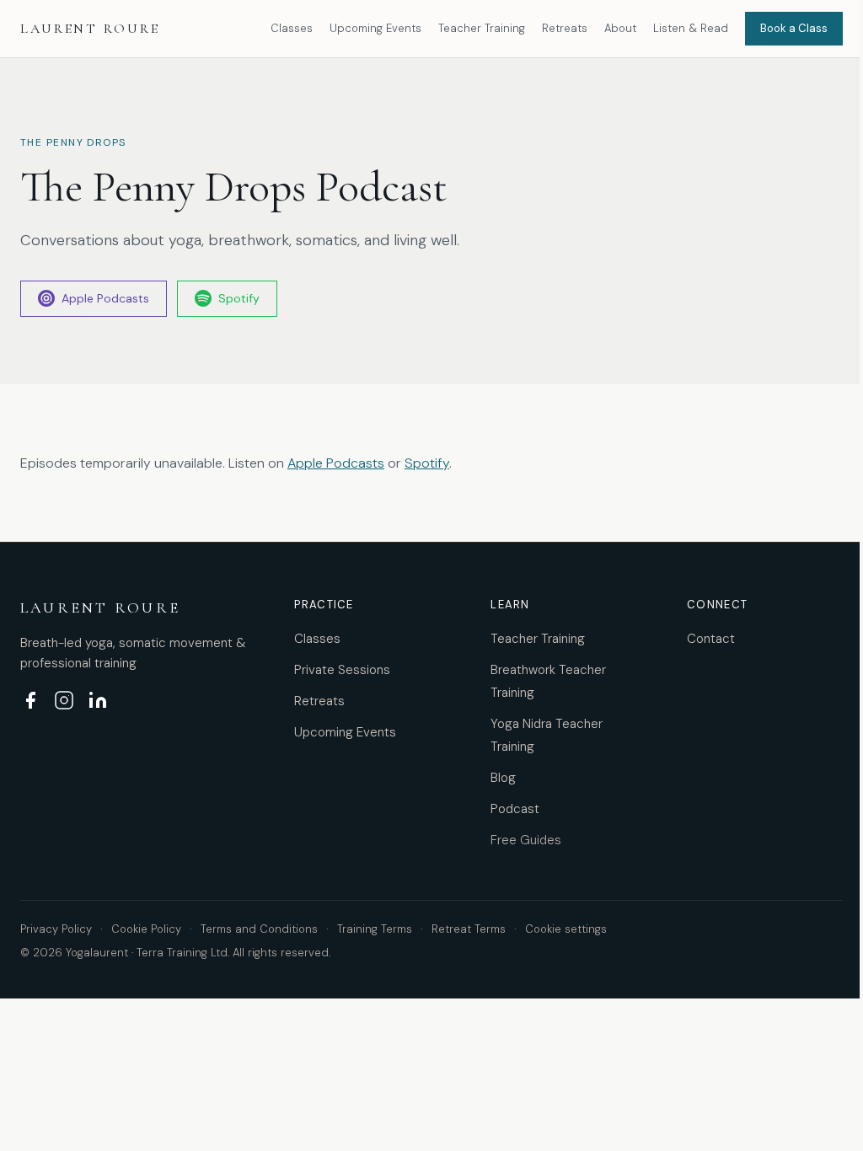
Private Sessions (342, 669)
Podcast (514, 808)
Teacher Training (481, 28)
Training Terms (374, 929)
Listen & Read (690, 28)
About (620, 28)
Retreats (564, 28)
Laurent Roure (89, 28)
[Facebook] (30, 700)
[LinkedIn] (98, 700)
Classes (292, 28)
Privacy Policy (56, 929)
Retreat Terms (469, 929)
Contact (711, 638)
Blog (503, 777)
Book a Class (794, 28)
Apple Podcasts (105, 298)
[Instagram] (64, 700)
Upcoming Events (375, 28)
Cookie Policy (146, 929)
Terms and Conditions (259, 929)
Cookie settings (566, 929)
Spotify (239, 298)
